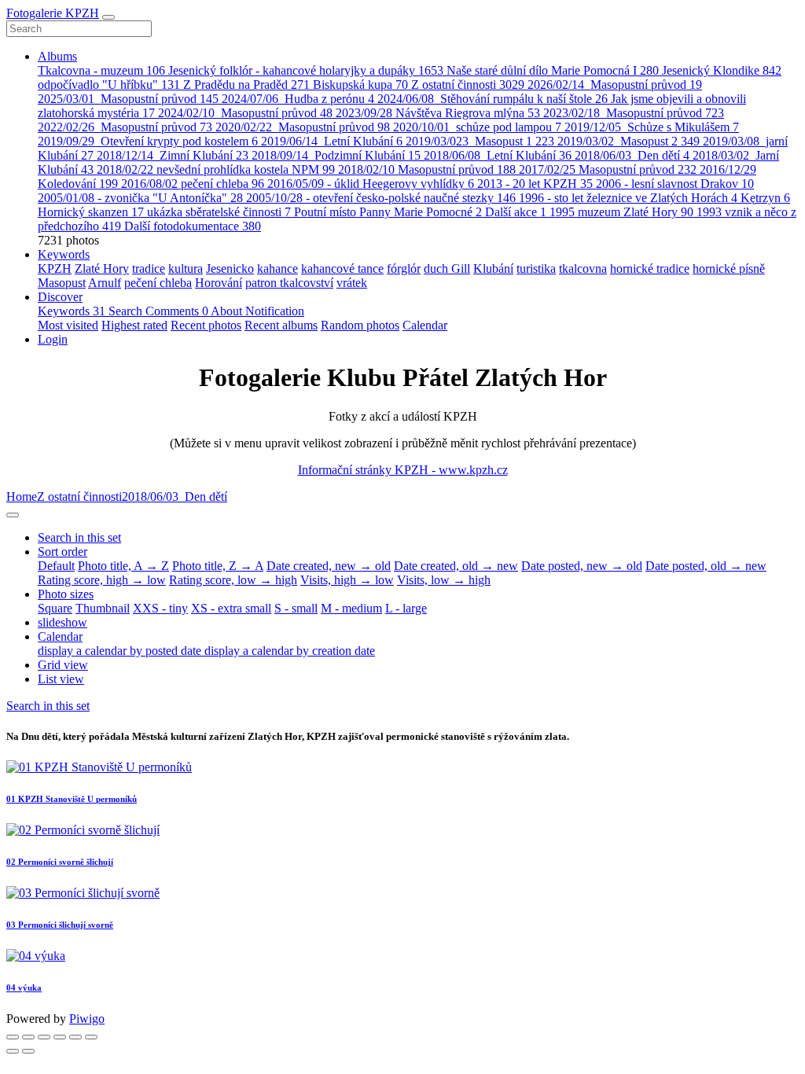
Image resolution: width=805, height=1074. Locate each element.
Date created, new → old (328, 565)
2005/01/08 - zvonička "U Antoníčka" (140, 197)
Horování (218, 282)
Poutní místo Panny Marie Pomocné (388, 212)
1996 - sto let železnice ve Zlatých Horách (628, 197)
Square (55, 608)
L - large (406, 608)
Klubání (493, 268)
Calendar (424, 325)
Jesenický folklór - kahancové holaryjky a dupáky (305, 70)
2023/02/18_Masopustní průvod (633, 113)
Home (21, 496)
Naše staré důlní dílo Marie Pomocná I (553, 70)
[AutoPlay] (91, 1037)
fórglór (404, 268)
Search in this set (48, 705)
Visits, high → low (347, 580)
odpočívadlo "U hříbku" (109, 84)
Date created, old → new (456, 565)
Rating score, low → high (233, 580)
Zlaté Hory (102, 268)
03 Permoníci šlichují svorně (59, 924)
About (228, 311)
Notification (274, 311)
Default (56, 565)
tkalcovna (583, 268)
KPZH (55, 268)
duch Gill (447, 268)
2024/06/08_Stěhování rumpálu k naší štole (492, 98)
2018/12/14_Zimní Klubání (172, 155)
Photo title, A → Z (123, 565)
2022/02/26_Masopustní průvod (125, 127)
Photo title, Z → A (217, 565)
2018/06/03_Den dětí (632, 155)
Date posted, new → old (581, 565)
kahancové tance (342, 268)
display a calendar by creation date (289, 650)
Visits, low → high (444, 580)
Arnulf (104, 282)
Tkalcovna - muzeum (101, 70)
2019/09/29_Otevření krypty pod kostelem (148, 141)
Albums (57, 56)
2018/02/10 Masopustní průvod (427, 169)
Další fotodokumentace (192, 226)
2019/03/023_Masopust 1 (480, 141)
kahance (277, 268)
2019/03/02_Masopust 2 (628, 141)
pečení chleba (158, 282)
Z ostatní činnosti (467, 84)
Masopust (62, 282)
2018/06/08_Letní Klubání (498, 155)
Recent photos (206, 325)
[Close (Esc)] (12, 1037)
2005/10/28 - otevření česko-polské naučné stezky (381, 197)
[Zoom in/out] (59, 1037)
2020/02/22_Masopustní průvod (302, 127)
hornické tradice (649, 268)
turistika (536, 268)
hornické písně (729, 268)
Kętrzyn (765, 197)
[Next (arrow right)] (28, 1051)
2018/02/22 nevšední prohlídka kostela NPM (216, 169)
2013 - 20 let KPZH (535, 183)
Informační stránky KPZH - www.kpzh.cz (403, 469)
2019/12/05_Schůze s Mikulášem (651, 127)
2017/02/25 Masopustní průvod (608, 169)
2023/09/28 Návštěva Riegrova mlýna (438, 113)
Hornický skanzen (91, 212)
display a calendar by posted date (121, 650)
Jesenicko (230, 268)
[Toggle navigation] (108, 17)
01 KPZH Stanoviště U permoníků (71, 799)
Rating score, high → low (102, 580)
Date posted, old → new (705, 565)
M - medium (351, 608)
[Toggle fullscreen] (44, 1037)
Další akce (515, 212)
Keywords (64, 254)
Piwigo (87, 1018)
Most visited (68, 325)
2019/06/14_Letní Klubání (331, 141)
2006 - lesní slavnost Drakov (675, 183)
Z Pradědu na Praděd (246, 84)
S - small (296, 608)
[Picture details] (75, 1037)
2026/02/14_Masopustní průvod (614, 84)
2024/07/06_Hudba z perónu (298, 98)
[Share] (28, 1037)
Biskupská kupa (360, 84)
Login (53, 339)
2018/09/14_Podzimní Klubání (336, 155)
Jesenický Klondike (721, 70)
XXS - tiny (160, 608)
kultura (185, 268)
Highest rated (134, 325)
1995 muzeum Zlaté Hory (621, 212)
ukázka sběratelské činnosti (219, 212)
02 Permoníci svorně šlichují (59, 861)
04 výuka (24, 987)
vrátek (351, 282)
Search (126, 311)
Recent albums (281, 325)
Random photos (360, 325)
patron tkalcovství (289, 282)
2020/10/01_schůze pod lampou (477, 127)
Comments (176, 311)
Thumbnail (102, 608)
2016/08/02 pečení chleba (192, 183)
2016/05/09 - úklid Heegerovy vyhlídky (370, 183)
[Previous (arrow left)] (12, 1051)
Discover (60, 296)
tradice (148, 268)
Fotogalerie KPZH (52, 13)
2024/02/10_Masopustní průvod (245, 113)
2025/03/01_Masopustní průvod (128, 98)
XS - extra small (231, 608)
